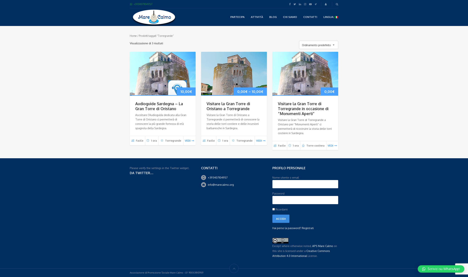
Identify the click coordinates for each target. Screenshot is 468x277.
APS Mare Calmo (322, 246)
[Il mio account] (326, 4)
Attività (257, 17)
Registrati (308, 228)
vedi (187, 140)
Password (278, 193)
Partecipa (237, 17)
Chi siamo (290, 17)
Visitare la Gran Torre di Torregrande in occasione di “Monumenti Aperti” (303, 108)
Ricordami (281, 209)
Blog (273, 17)
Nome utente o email (285, 177)
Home (133, 35)
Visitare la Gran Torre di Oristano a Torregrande (228, 106)
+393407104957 (218, 177)
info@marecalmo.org (221, 184)
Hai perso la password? (286, 228)
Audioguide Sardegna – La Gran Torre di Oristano (159, 106)
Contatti (310, 17)
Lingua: (329, 17)
